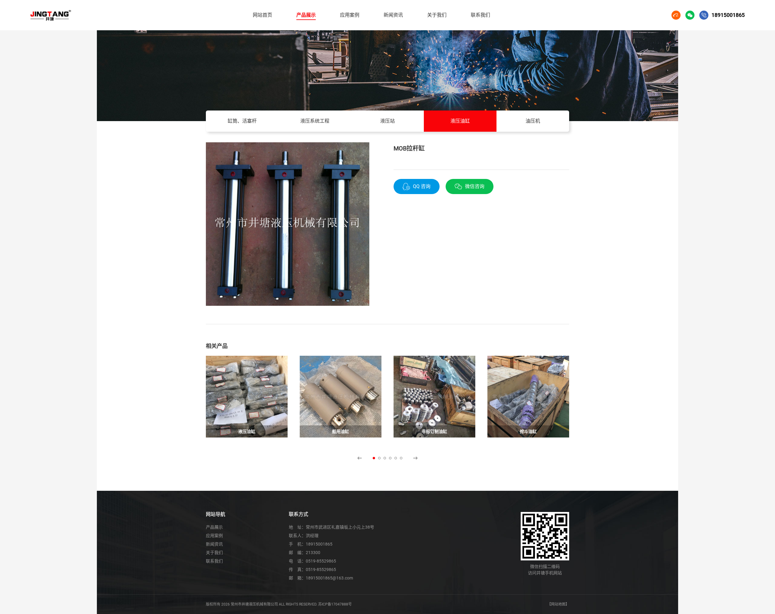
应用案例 (214, 535)
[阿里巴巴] (676, 15)
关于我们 (214, 552)
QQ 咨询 (421, 186)
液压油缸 (460, 121)
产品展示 (214, 527)
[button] (359, 458)
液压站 (387, 121)
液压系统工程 (314, 121)
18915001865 (319, 544)
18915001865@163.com (329, 578)
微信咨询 (474, 186)
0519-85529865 (321, 561)
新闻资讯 (214, 544)
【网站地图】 (558, 604)
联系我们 (214, 561)
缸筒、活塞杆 (242, 121)
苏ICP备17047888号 (335, 604)
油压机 (533, 121)
